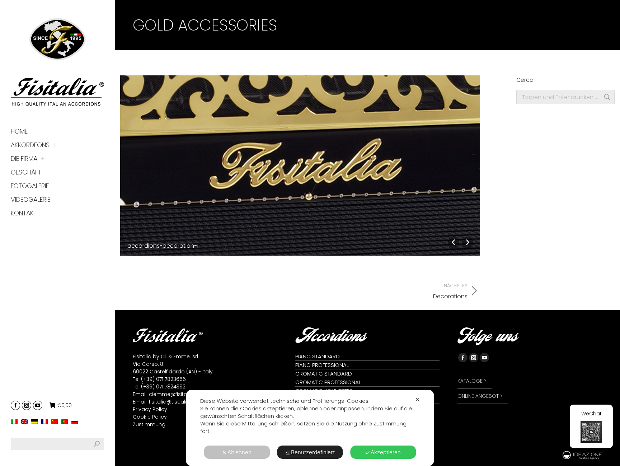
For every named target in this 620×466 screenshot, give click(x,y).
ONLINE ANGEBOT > (479, 396)
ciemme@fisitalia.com (177, 394)
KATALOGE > (471, 381)
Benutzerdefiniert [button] (313, 452)
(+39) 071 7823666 (163, 379)
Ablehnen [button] (239, 452)
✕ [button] (417, 399)
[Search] (97, 444)
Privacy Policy (150, 409)
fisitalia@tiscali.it (169, 401)
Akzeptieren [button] (386, 452)
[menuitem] (16, 421)
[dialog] (310, 428)
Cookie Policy (150, 416)
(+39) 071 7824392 (163, 386)
